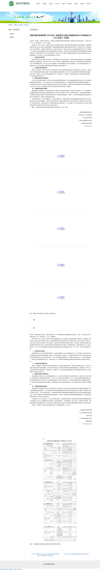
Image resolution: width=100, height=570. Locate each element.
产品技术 (63, 3)
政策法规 (70, 3)
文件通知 (12, 33)
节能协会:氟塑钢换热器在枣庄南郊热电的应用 (78, 554)
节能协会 (38, 3)
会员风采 (57, 3)
